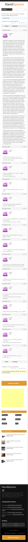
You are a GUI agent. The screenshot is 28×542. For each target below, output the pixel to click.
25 (23, 22)
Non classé (18, 415)
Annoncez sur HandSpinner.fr (10, 533)
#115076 (24, 179)
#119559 (24, 314)
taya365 (20, 311)
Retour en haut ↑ (14, 383)
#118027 (24, 269)
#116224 (24, 208)
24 (21, 22)
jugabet (4, 251)
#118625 (24, 283)
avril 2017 (15, 523)
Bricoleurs (4, 415)
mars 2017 (16, 525)
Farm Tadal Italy (16, 173)
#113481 (24, 146)
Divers (3, 419)
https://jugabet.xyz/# (7, 264)
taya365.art (5, 205)
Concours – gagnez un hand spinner (15, 512)
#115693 (24, 194)
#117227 (24, 239)
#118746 (24, 301)
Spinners (18, 419)
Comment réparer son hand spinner (14, 505)
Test (17, 423)
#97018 (24, 30)
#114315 (24, 163)
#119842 (24, 329)
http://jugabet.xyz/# (7, 339)
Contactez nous (21, 533)
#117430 (24, 254)
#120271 (24, 345)
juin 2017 (4, 523)
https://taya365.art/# (7, 218)
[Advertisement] (12, 398)
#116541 (24, 224)
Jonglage (4, 423)
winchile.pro (19, 355)
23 (19, 22)
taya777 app (21, 189)
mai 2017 (4, 525)
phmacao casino (22, 279)
